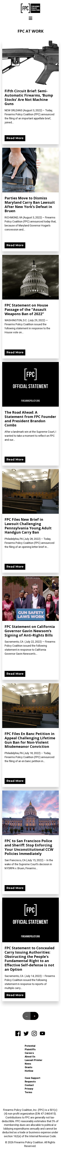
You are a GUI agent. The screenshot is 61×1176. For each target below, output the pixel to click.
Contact (29, 1085)
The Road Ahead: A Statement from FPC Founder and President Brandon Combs (30, 418)
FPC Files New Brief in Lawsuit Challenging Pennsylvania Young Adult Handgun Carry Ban (28, 526)
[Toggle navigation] (30, 18)
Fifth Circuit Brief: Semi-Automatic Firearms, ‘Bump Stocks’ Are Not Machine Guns (29, 97)
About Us (30, 1056)
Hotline (29, 1070)
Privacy (29, 1088)
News (28, 1063)
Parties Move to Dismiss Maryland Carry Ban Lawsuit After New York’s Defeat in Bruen (30, 204)
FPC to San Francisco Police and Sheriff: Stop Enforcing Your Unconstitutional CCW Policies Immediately (29, 847)
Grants (28, 1067)
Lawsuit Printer (33, 1060)
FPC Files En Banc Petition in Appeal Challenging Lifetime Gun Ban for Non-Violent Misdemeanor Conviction (30, 740)
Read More (15, 138)
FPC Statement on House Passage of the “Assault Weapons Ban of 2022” (26, 309)
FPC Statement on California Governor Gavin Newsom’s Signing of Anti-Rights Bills (30, 631)
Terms (28, 1092)
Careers (29, 1053)
